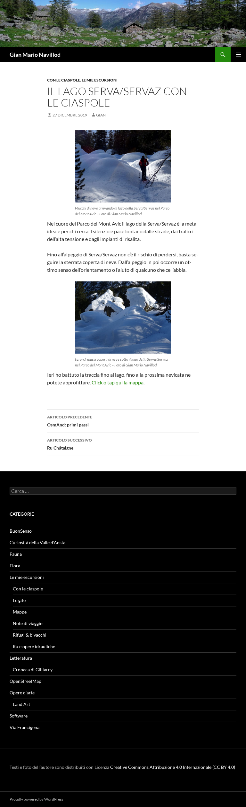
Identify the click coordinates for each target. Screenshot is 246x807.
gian (101, 115)
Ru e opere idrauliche (34, 646)
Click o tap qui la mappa (118, 382)
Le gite (19, 600)
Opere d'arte (22, 692)
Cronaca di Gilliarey (33, 669)
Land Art (21, 704)
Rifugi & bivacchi (29, 635)
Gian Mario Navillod (35, 54)
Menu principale (238, 54)
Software (19, 715)
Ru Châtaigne (69, 444)
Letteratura (21, 658)
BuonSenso (21, 531)
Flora (15, 565)
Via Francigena (24, 727)
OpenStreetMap (25, 681)
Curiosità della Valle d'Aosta (37, 542)
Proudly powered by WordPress (36, 799)
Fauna (16, 554)
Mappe (20, 611)
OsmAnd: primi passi (69, 421)
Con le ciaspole (63, 80)
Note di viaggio (28, 623)
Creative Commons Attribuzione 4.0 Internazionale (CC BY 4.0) (172, 767)
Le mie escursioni (100, 80)
